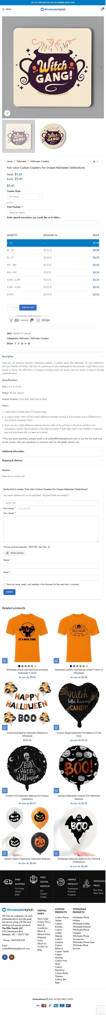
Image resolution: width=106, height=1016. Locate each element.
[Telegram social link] (29, 344)
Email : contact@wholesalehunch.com (16, 947)
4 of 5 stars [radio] (26, 508)
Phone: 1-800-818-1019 (14, 940)
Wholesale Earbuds (82, 926)
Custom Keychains (59, 969)
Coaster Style (13, 191)
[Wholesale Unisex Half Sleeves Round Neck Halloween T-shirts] (27, 638)
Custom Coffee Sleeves (58, 933)
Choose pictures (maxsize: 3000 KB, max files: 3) (26, 547)
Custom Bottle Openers (61, 975)
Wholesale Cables (81, 923)
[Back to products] (94, 161)
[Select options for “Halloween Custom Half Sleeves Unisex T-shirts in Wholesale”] (56, 660)
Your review (9, 513)
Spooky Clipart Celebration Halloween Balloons (27, 859)
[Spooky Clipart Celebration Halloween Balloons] (27, 831)
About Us (41, 943)
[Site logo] (53, 9)
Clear (11, 203)
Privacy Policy (43, 921)
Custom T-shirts (62, 951)
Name (7, 560)
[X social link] (18, 344)
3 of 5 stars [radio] (24, 508)
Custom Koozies (58, 925)
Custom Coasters (59, 941)
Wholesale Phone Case (83, 942)
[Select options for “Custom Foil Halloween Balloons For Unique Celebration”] (5, 790)
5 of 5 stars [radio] (29, 508)
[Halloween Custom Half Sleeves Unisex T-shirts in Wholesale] (79, 638)
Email (6, 572)
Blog (39, 949)
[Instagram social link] (11, 957)
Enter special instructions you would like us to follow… (34, 217)
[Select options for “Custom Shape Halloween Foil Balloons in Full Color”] (56, 727)
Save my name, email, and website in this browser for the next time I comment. (43, 584)
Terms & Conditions (42, 927)
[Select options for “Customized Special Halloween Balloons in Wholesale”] (5, 727)
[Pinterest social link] (22, 344)
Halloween (21, 161)
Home (9, 161)
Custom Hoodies (59, 956)
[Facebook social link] (15, 344)
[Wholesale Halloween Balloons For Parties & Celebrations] (79, 831)
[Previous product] (90, 161)
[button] (5, 67)
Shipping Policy (41, 939)
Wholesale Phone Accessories (81, 938)
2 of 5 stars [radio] (22, 508)
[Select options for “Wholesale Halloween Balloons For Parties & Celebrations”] (56, 853)
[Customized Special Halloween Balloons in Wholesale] (27, 705)
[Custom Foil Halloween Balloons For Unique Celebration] (27, 768)
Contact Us (42, 946)
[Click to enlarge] (7, 113)
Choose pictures (17, 553)
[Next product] (97, 161)
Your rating (9, 508)
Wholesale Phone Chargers (81, 931)
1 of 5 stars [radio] (19, 508)
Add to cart (28, 307)
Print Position (14, 207)
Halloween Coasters (40, 161)
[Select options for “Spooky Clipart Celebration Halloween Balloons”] (5, 853)
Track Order (42, 918)
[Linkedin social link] (25, 344)
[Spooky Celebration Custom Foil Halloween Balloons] (79, 768)
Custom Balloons (59, 947)
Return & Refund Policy (43, 933)
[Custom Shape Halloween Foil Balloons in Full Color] (79, 705)
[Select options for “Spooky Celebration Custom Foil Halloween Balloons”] (56, 790)
